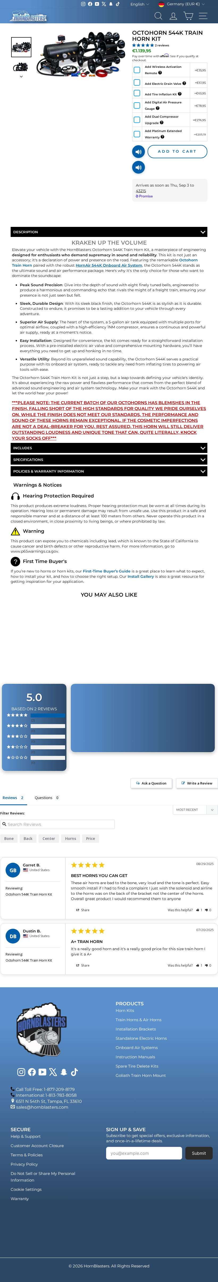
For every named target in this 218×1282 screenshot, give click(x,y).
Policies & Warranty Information (48, 471)
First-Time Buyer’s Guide (107, 571)
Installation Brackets (136, 1029)
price (90, 838)
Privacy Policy (24, 1164)
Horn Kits (125, 1010)
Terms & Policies (27, 1154)
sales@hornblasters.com (42, 1107)
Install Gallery (141, 576)
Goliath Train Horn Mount (141, 1075)
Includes (22, 448)
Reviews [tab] (10, 797)
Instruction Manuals (135, 1056)
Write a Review (199, 783)
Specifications (28, 459)
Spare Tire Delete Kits (137, 1066)
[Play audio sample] (138, 151)
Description (25, 232)
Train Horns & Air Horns (138, 1019)
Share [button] (85, 910)
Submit (199, 1153)
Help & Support (26, 1136)
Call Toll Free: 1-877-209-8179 (45, 1089)
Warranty (20, 1198)
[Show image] (21, 47)
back (28, 838)
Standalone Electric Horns (141, 1038)
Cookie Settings (26, 1189)
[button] (199, 910)
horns (70, 838)
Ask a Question (154, 783)
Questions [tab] (43, 797)
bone (9, 838)
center (49, 838)
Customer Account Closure (37, 1145)
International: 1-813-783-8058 (46, 1095)
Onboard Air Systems (137, 1047)
